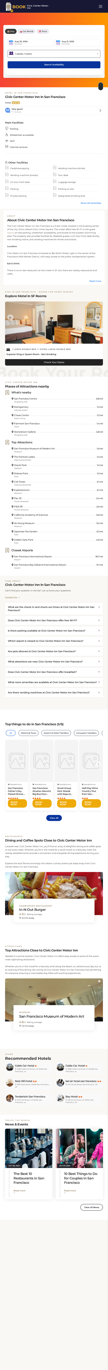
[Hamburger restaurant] (54, 891)
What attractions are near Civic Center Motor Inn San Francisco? (45, 661)
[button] (99, 877)
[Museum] (54, 997)
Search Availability (54, 64)
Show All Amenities (91, 203)
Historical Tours (28, 733)
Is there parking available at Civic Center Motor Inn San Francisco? (46, 630)
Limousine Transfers (86, 733)
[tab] (54, 609)
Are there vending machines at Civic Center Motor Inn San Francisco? (49, 692)
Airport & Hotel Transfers (56, 733)
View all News (91, 1207)
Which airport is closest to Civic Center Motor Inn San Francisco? (45, 641)
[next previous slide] (10, 317)
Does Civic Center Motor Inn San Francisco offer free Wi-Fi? (42, 620)
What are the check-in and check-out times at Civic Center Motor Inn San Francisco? (51, 609)
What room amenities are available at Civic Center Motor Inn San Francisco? (52, 682)
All (10, 733)
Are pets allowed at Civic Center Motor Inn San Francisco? (42, 651)
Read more (95, 281)
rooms (10, 232)
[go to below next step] (101, 86)
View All (54, 818)
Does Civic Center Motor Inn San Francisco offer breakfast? (42, 672)
